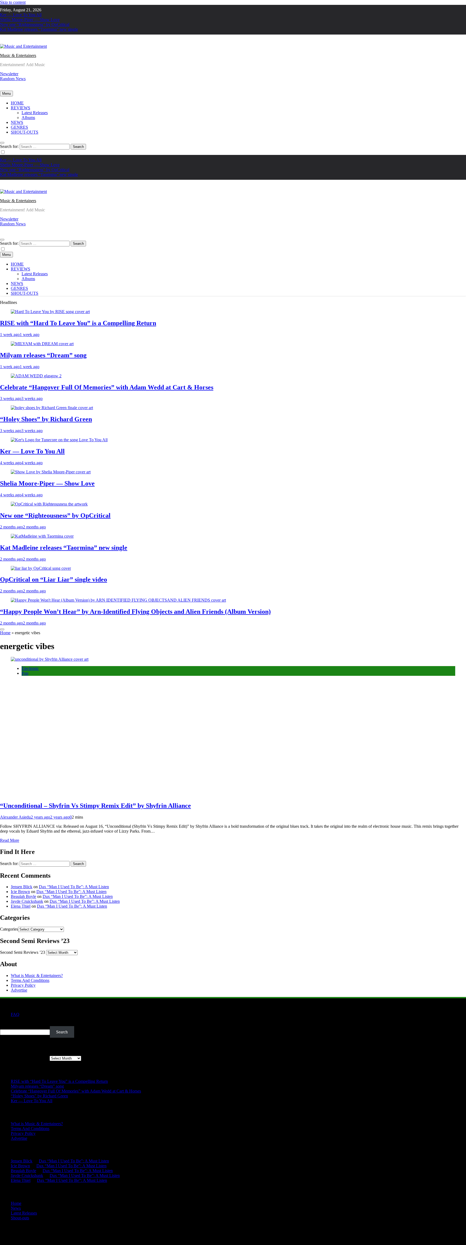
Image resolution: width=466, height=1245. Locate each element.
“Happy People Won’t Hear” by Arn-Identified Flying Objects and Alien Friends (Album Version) (135, 611)
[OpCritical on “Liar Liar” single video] (41, 568)
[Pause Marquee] (2, 629)
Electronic (30, 668)
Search (6, 1023)
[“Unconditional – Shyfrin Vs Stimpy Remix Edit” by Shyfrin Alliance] (49, 659)
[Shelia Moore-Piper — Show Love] (51, 472)
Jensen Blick (21, 886)
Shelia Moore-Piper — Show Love (30, 19)
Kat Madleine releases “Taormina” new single (39, 29)
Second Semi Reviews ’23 (22, 952)
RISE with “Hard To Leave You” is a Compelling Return (78, 323)
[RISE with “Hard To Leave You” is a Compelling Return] (50, 311)
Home (5, 632)
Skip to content (13, 2)
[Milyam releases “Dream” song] (42, 343)
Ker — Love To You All (21, 14)
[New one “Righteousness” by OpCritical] (49, 504)
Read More (9, 840)
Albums (28, 117)
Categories (9, 929)
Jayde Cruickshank (27, 901)
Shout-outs (20, 1218)
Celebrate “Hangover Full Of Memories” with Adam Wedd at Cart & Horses (106, 387)
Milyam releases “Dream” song (43, 355)
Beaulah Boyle (23, 896)
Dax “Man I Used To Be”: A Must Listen (74, 886)
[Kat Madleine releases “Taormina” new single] (42, 536)
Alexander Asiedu (15, 817)
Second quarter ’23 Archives (24, 1058)
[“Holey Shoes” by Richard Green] (52, 407)
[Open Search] (2, 143)
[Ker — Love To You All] (59, 439)
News (16, 1208)
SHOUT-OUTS (24, 132)
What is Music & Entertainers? (37, 975)
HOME (17, 103)
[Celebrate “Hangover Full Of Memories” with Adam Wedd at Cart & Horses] (36, 376)
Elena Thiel (20, 906)
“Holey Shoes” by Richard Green (46, 419)
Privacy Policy (23, 985)
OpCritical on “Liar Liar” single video (53, 579)
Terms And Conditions (30, 980)
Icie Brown (20, 891)
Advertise (19, 990)
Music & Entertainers (18, 55)
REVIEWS (20, 108)
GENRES (19, 127)
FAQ (15, 1014)
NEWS (17, 122)
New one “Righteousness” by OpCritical (34, 24)
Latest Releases (35, 112)
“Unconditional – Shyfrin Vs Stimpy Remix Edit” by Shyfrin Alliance (95, 805)
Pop (25, 673)
